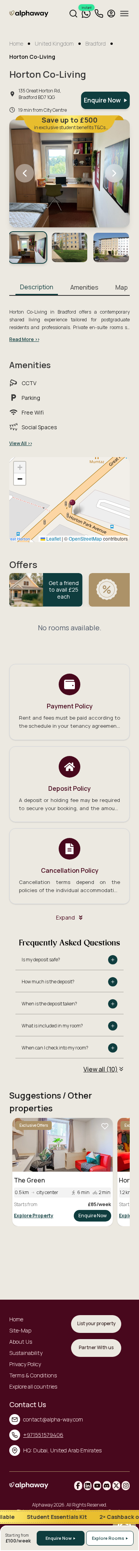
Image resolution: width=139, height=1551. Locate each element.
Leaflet (53, 538)
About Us (20, 1341)
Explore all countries (33, 1386)
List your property (96, 1323)
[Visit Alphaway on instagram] (126, 1485)
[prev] (24, 173)
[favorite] (105, 1126)
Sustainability (25, 1352)
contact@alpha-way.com (53, 1419)
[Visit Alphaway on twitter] (116, 1485)
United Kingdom (54, 43)
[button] (72, 506)
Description (36, 287)
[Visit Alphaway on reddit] (107, 1485)
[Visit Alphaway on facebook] (78, 1485)
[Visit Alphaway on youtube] (97, 1485)
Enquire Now (92, 1215)
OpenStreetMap (85, 538)
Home (16, 43)
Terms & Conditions (33, 1375)
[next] (114, 173)
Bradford (95, 43)
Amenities (84, 287)
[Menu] (124, 13)
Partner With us (96, 1347)
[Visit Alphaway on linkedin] (88, 1485)
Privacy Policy (25, 1364)
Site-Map (20, 1330)
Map (121, 287)
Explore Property (33, 1215)
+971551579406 (43, 1434)
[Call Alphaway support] (98, 13)
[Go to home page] (28, 15)
